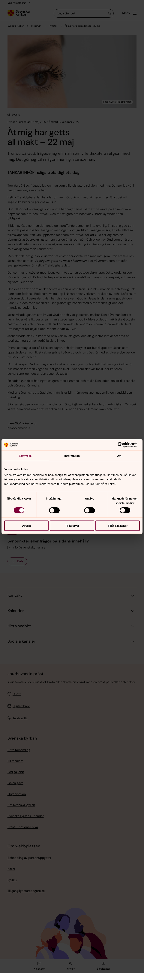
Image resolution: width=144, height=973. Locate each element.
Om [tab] (119, 455)
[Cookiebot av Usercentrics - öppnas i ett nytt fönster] (123, 445)
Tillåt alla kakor (118, 525)
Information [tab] (72, 455)
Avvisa (26, 525)
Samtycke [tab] (25, 455)
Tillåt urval (72, 525)
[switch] (54, 510)
